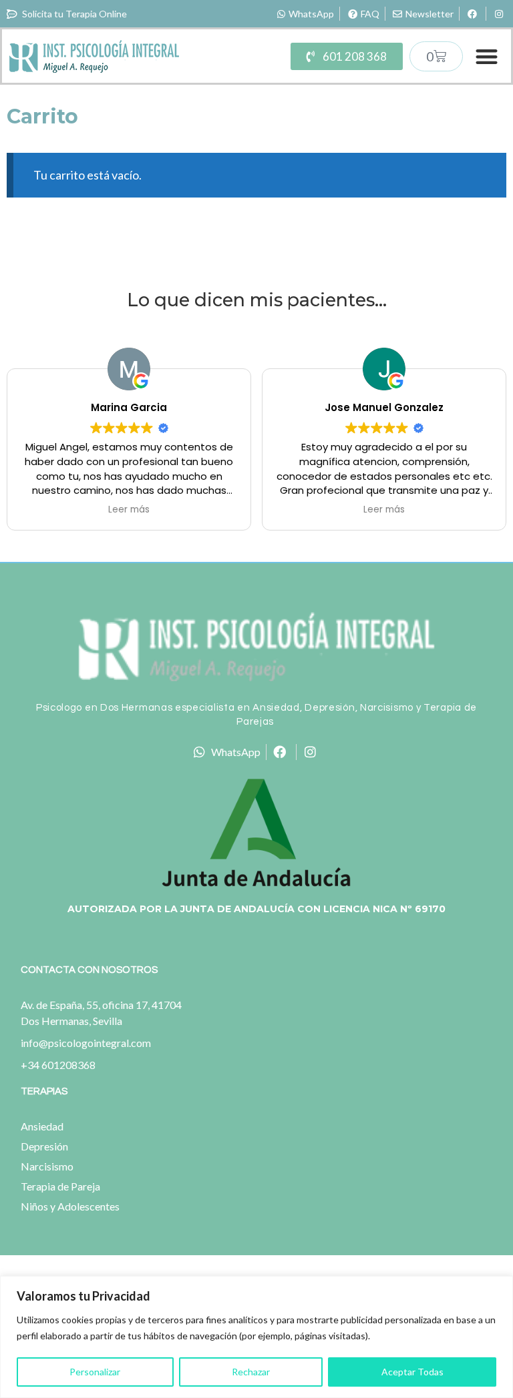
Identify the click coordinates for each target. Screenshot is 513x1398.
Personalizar (94, 1371)
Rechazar (251, 1371)
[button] (487, 56)
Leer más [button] (129, 510)
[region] (256, 1337)
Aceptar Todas (412, 1371)
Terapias (44, 1091)
